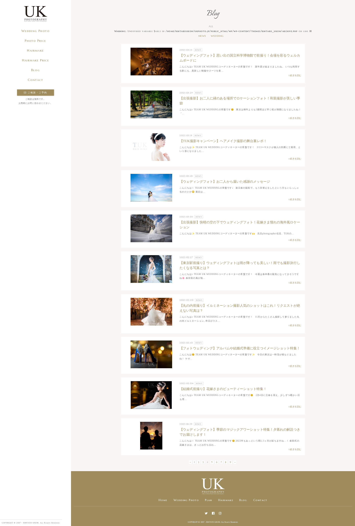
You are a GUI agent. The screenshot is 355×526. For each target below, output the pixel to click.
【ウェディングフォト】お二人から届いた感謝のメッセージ (225, 181)
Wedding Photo (35, 31)
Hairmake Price (35, 60)
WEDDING (217, 36)
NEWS (202, 36)
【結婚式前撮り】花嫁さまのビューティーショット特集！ (223, 389)
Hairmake (35, 50)
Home (163, 500)
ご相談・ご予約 (37, 92)
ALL (211, 26)
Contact (35, 80)
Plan (208, 500)
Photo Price (35, 41)
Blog (35, 70)
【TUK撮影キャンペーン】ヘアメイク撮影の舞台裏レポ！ (223, 141)
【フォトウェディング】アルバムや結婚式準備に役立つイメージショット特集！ (240, 348)
